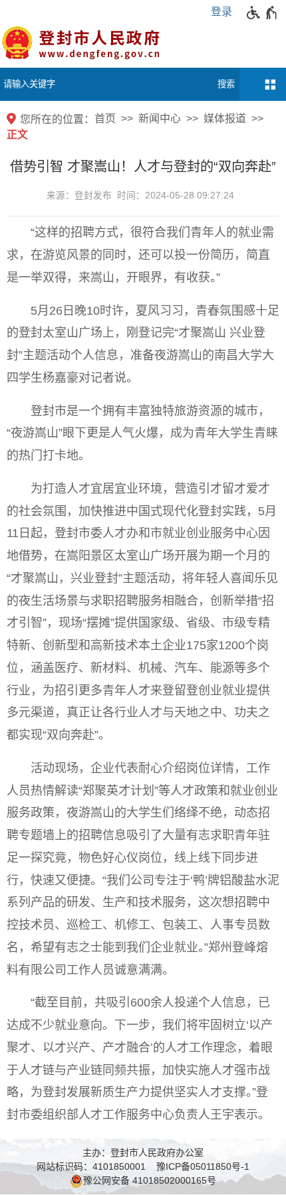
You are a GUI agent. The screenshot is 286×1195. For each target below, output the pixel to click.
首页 (105, 118)
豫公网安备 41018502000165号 (149, 1180)
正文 (17, 134)
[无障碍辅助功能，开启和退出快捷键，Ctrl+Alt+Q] (262, 13)
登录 (221, 11)
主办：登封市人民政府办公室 (143, 1152)
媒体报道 (225, 118)
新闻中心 (159, 118)
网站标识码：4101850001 (91, 1166)
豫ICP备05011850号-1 (202, 1166)
